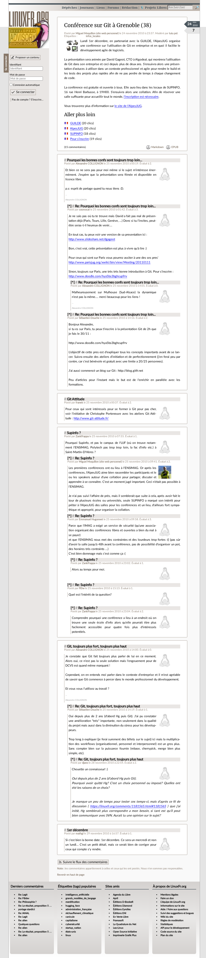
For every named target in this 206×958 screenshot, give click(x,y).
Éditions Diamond (122, 906)
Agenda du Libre (121, 894)
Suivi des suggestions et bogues (177, 913)
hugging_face (73, 906)
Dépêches (69, 7)
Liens (100, 7)
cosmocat (84, 209)
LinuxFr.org (29, 27)
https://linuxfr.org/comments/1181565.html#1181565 (128, 806)
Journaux (87, 7)
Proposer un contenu (27, 57)
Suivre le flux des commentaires (85, 862)
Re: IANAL (23, 913)
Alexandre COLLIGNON (89, 163)
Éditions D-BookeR (123, 902)
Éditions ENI (119, 913)
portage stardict (26, 909)
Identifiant (15, 65)
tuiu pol (173, 33)
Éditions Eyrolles (122, 909)
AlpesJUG (76, 128)
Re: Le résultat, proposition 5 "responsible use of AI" (45, 906)
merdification (73, 902)
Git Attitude (75, 399)
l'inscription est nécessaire (141, 96)
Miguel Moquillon (85, 33)
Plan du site (167, 935)
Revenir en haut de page (70, 875)
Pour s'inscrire (79, 139)
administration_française (79, 909)
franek (79, 402)
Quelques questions (28, 924)
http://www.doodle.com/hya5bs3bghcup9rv (98, 276)
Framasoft (118, 920)
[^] (69, 206)
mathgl (79, 833)
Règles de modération (172, 920)
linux (68, 935)
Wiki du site (167, 917)
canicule (70, 917)
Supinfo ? (74, 433)
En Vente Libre (120, 917)
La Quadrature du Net (124, 924)
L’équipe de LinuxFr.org (173, 902)
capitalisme (71, 920)
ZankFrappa (82, 436)
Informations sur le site (172, 906)
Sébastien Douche (89, 318)
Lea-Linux (118, 928)
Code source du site (171, 931)
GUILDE (75, 123)
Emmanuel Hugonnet (91, 519)
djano (85, 763)
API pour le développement (175, 928)
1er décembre (77, 830)
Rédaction (130, 7)
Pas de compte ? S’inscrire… (27, 99)
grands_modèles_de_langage (81, 898)
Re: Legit (22, 894)
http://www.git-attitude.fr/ (91, 418)
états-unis (71, 931)
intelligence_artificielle (77, 894)
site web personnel (107, 33)
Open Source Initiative (125, 931)
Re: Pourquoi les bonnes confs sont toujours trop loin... (115, 206)
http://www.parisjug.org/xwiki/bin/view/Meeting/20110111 (109, 262)
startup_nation (73, 928)
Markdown (157, 147)
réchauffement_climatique (79, 913)
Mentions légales (169, 894)
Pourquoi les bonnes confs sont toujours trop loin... (104, 160)
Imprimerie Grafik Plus (124, 935)
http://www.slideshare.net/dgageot (92, 239)
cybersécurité (73, 924)
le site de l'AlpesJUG (128, 106)
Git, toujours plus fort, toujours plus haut (97, 646)
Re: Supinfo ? (84, 458)
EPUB (174, 147)
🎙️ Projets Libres (153, 7)
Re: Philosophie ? (27, 902)
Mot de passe (17, 75)
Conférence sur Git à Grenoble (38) (107, 25)
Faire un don (167, 898)
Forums (113, 7)
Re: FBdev (23, 898)
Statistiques (167, 924)
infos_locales (93, 36)
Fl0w (81, 588)
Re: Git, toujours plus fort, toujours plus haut (107, 706)
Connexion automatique (26, 85)
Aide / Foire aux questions (174, 909)
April (115, 898)
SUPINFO (76, 133)
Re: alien (22, 920)
